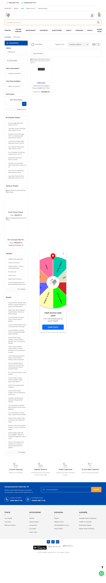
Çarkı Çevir (53, 327)
